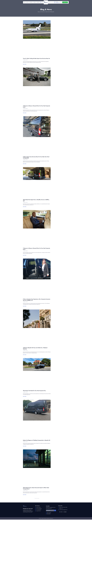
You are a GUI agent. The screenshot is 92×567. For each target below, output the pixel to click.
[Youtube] (65, 511)
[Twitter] (61, 511)
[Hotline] (55, 2)
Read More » (24, 64)
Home (24, 2)
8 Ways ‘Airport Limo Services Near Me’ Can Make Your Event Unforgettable (36, 157)
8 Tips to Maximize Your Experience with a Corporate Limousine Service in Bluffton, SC (36, 299)
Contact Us (38, 2)
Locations (34, 2)
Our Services (30, 2)
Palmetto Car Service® (28, 508)
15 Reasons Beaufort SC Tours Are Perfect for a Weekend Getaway (35, 348)
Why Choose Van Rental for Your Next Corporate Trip (34, 390)
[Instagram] (62, 511)
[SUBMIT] (55, 510)
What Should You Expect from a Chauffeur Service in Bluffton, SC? (36, 200)
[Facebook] (60, 511)
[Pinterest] (64, 511)
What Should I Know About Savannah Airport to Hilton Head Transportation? (36, 488)
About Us (27, 2)
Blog (40, 2)
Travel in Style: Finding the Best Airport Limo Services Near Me (36, 58)
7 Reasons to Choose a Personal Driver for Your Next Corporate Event (36, 106)
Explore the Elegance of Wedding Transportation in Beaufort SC (36, 440)
